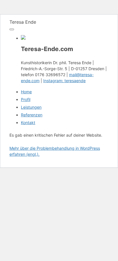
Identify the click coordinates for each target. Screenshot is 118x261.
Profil (25, 99)
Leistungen (31, 107)
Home (26, 91)
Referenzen (31, 114)
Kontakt (28, 122)
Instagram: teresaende (64, 80)
